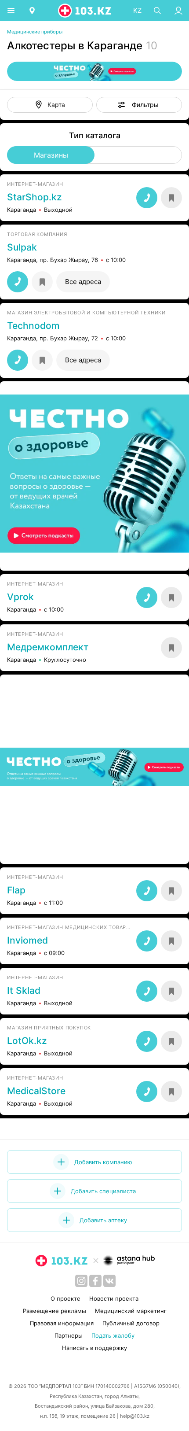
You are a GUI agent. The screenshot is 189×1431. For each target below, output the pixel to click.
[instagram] (81, 1281)
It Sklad (23, 990)
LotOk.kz (27, 1041)
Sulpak (22, 247)
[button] (139, 105)
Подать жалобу (112, 1335)
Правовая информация (62, 1323)
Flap (16, 890)
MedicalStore (36, 1091)
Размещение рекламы (54, 1310)
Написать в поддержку (94, 1347)
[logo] (85, 10)
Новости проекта (113, 1298)
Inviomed (27, 940)
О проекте (65, 1298)
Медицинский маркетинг (131, 1310)
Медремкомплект (47, 647)
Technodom (33, 326)
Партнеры (69, 1335)
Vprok (20, 597)
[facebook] (95, 1281)
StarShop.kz (34, 197)
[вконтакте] (109, 1281)
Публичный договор (131, 1323)
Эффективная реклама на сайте (53, 558)
